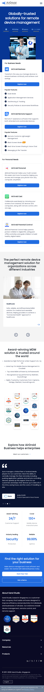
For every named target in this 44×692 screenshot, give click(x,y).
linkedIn (27, 661)
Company (6, 640)
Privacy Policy (29, 689)
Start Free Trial (22, 574)
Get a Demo (22, 580)
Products (6, 654)
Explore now (22, 84)
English (6, 682)
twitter (32, 661)
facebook (36, 661)
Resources (6, 647)
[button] (16, 335)
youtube (41, 661)
